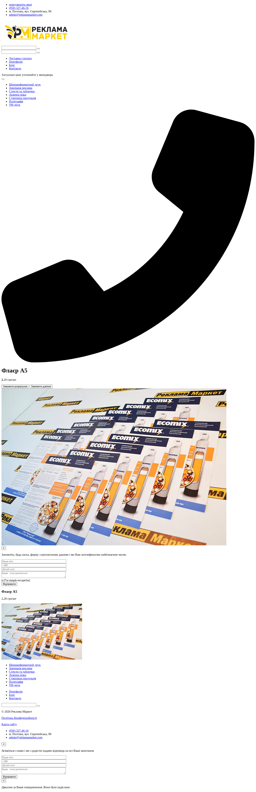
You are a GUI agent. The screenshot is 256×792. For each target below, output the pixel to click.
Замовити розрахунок (15, 386)
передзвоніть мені (20, 4)
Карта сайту (9, 724)
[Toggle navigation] (2, 79)
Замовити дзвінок (41, 386)
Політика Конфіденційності (19, 718)
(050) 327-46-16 (18, 730)
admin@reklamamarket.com (25, 737)
